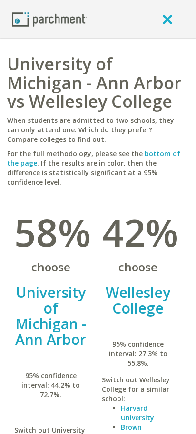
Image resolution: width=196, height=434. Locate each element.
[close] (167, 19)
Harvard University (137, 413)
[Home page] (49, 18)
